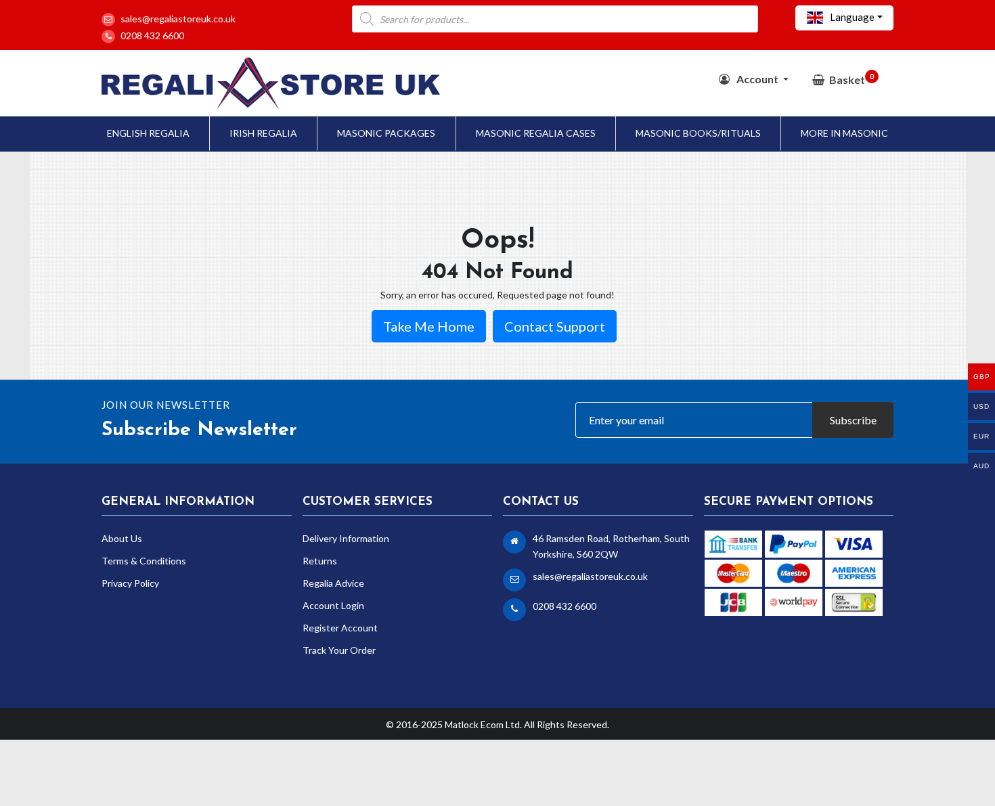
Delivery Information (346, 538)
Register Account (340, 627)
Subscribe (853, 419)
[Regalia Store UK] (271, 81)
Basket (851, 79)
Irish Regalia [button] (263, 133)
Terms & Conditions (144, 560)
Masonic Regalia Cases (536, 133)
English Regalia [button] (148, 133)
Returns (320, 560)
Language (851, 17)
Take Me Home (428, 326)
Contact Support (554, 326)
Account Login (333, 605)
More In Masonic (844, 133)
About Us (122, 538)
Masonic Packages (386, 133)
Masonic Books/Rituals (698, 133)
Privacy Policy (130, 583)
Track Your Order (339, 650)
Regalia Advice (333, 583)
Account (757, 78)
